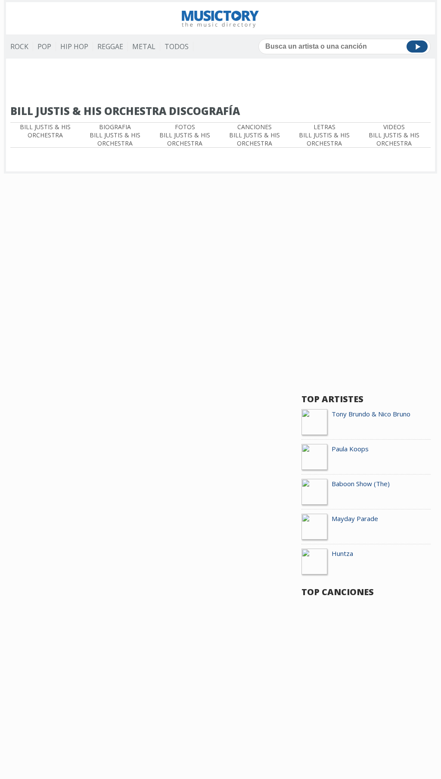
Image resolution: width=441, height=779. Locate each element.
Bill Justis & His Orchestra (45, 131)
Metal (143, 46)
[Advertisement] (220, 82)
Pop (44, 46)
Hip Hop (74, 46)
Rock (19, 46)
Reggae (110, 46)
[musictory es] (220, 18)
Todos (177, 46)
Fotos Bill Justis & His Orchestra (184, 135)
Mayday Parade (355, 518)
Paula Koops (350, 448)
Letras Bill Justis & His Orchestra (324, 135)
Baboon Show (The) (361, 483)
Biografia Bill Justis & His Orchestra (115, 135)
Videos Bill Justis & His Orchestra (394, 135)
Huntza (342, 553)
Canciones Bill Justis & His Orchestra (254, 135)
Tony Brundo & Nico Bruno (371, 414)
